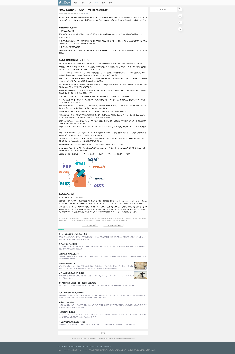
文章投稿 (163, 10)
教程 (103, 3)
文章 (96, 3)
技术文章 (78, 346)
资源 (82, 3)
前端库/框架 (107, 346)
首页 (75, 3)
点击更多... (102, 333)
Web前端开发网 (72, 350)
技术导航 (64, 346)
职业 (82, 13)
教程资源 (85, 346)
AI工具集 (99, 346)
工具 (89, 3)
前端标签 (92, 346)
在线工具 (71, 346)
